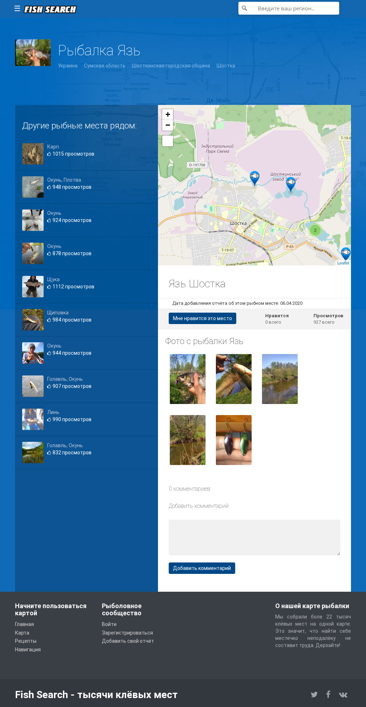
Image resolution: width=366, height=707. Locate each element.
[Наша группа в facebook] (328, 695)
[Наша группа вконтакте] (343, 695)
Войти (109, 624)
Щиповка (58, 312)
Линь (53, 412)
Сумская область (104, 66)
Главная (24, 624)
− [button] (167, 125)
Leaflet (343, 263)
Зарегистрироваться (127, 633)
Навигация (28, 649)
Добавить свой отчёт (128, 641)
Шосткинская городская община (171, 66)
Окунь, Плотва (64, 180)
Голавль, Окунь (65, 379)
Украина (68, 66)
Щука (53, 279)
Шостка (226, 66)
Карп (53, 147)
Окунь (54, 213)
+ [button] (167, 114)
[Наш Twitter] (314, 695)
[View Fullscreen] (167, 141)
